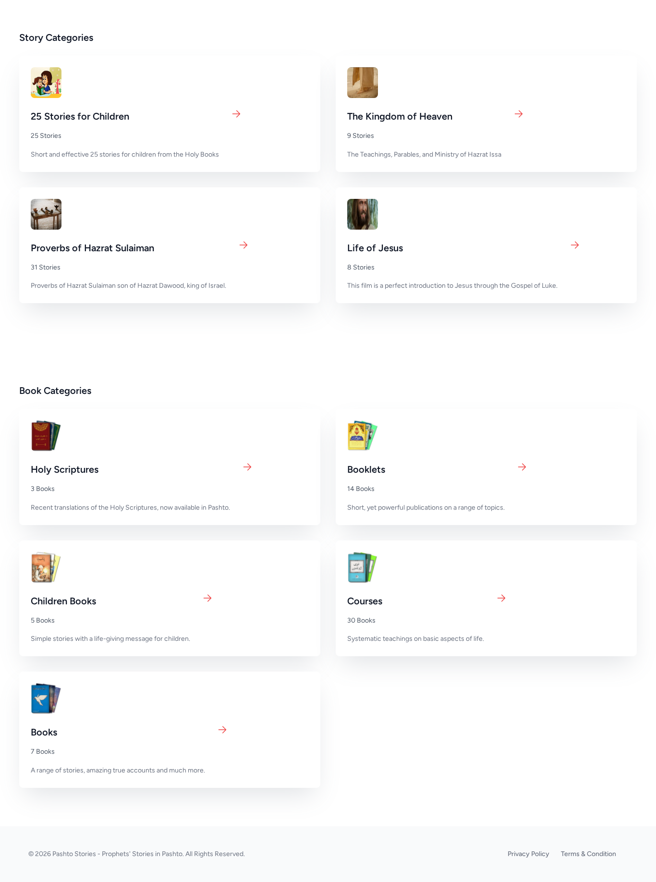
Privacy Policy (528, 854)
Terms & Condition (588, 854)
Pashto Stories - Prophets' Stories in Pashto (117, 854)
